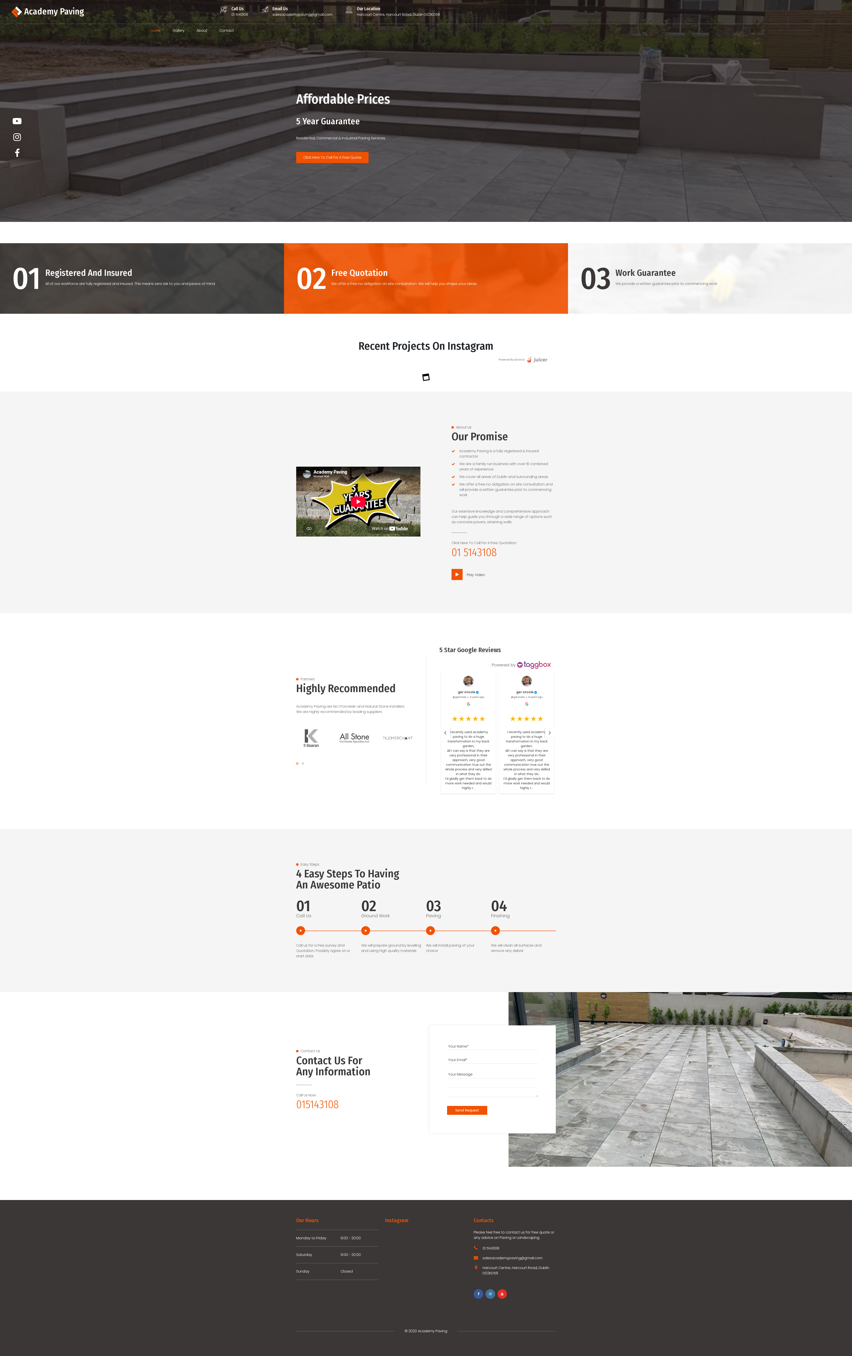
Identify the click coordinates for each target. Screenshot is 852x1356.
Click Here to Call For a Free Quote (332, 157)
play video (475, 574)
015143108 (317, 1104)
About (202, 30)
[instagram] (17, 137)
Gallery (179, 30)
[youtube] (17, 121)
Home (155, 30)
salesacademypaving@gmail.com (302, 14)
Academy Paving (53, 11)
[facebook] (17, 153)
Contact (226, 30)
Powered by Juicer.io (512, 359)
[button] (445, 733)
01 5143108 (239, 14)
